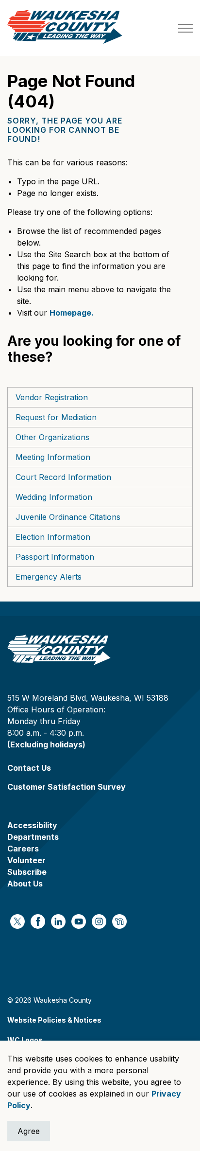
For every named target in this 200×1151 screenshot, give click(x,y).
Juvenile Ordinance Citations (68, 517)
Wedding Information (54, 497)
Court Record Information (63, 477)
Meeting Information (53, 457)
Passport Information (55, 557)
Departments (33, 837)
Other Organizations (52, 437)
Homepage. (72, 313)
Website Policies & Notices (54, 1020)
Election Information (53, 537)
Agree (28, 1131)
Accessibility (32, 825)
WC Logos (25, 1040)
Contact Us (29, 768)
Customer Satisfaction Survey (66, 787)
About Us (25, 883)
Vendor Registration (52, 397)
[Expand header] (185, 28)
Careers (23, 848)
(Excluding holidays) (46, 744)
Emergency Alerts (49, 577)
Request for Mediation (56, 417)
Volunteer (26, 860)
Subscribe (27, 872)
